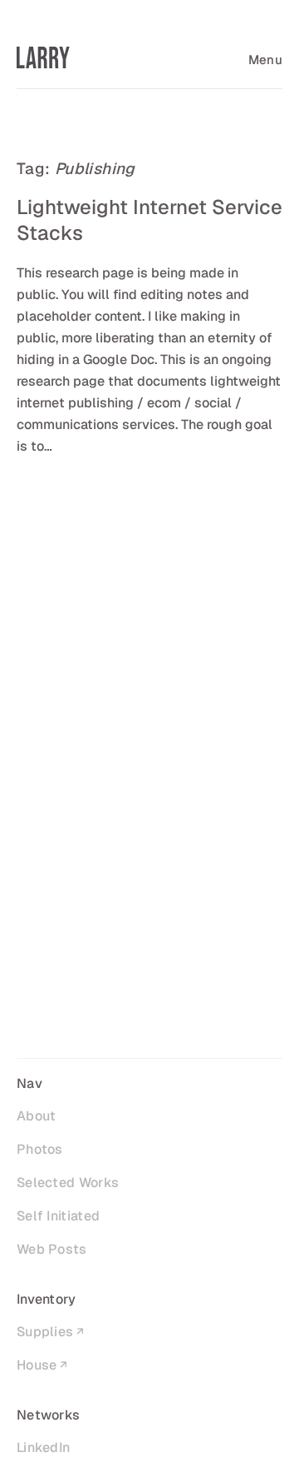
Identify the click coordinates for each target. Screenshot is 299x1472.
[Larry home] (43, 57)
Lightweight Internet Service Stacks (149, 220)
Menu (265, 59)
